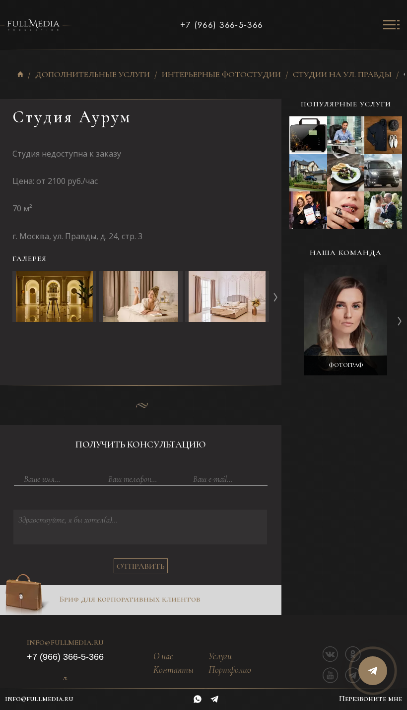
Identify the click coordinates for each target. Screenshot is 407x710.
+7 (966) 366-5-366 (221, 25)
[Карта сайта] (65, 678)
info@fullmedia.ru (65, 643)
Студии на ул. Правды (342, 75)
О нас (163, 656)
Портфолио (229, 670)
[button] (275, 296)
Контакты (173, 670)
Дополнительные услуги (92, 75)
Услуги (220, 656)
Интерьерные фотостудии (221, 75)
